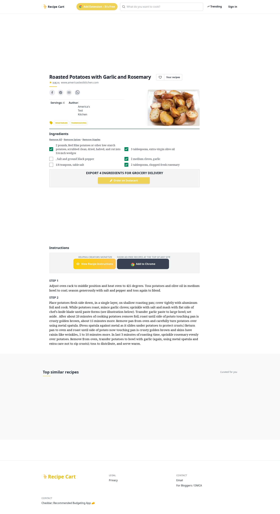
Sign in (232, 6)
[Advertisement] (138, 41)
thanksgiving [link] (79, 123)
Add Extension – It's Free (99, 6)
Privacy (113, 480)
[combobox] (161, 7)
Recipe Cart (62, 477)
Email (179, 480)
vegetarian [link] (61, 123)
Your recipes (173, 77)
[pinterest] (61, 92)
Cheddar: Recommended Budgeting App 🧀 (68, 503)
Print (192, 77)
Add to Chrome (145, 264)
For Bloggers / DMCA (189, 485)
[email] (69, 92)
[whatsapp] (77, 92)
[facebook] (52, 92)
